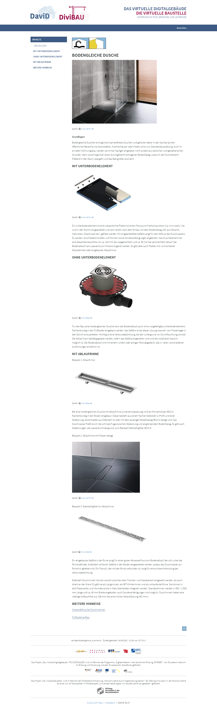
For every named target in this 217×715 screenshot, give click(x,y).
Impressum (110, 702)
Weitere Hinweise (42, 67)
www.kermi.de (87, 128)
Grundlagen (40, 45)
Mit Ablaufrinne (42, 62)
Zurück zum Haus (95, 702)
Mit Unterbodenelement (46, 51)
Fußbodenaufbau (81, 617)
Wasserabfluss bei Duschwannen (88, 609)
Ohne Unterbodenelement (47, 56)
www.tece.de (86, 318)
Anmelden (181, 27)
